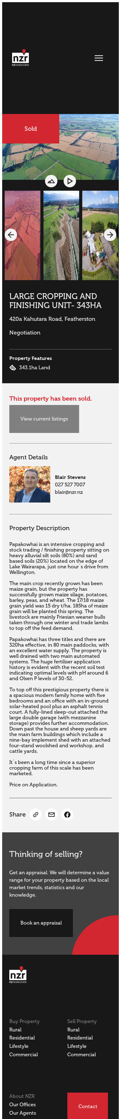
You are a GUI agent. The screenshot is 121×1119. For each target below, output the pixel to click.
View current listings (44, 419)
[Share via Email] (51, 814)
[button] (11, 235)
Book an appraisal (41, 923)
